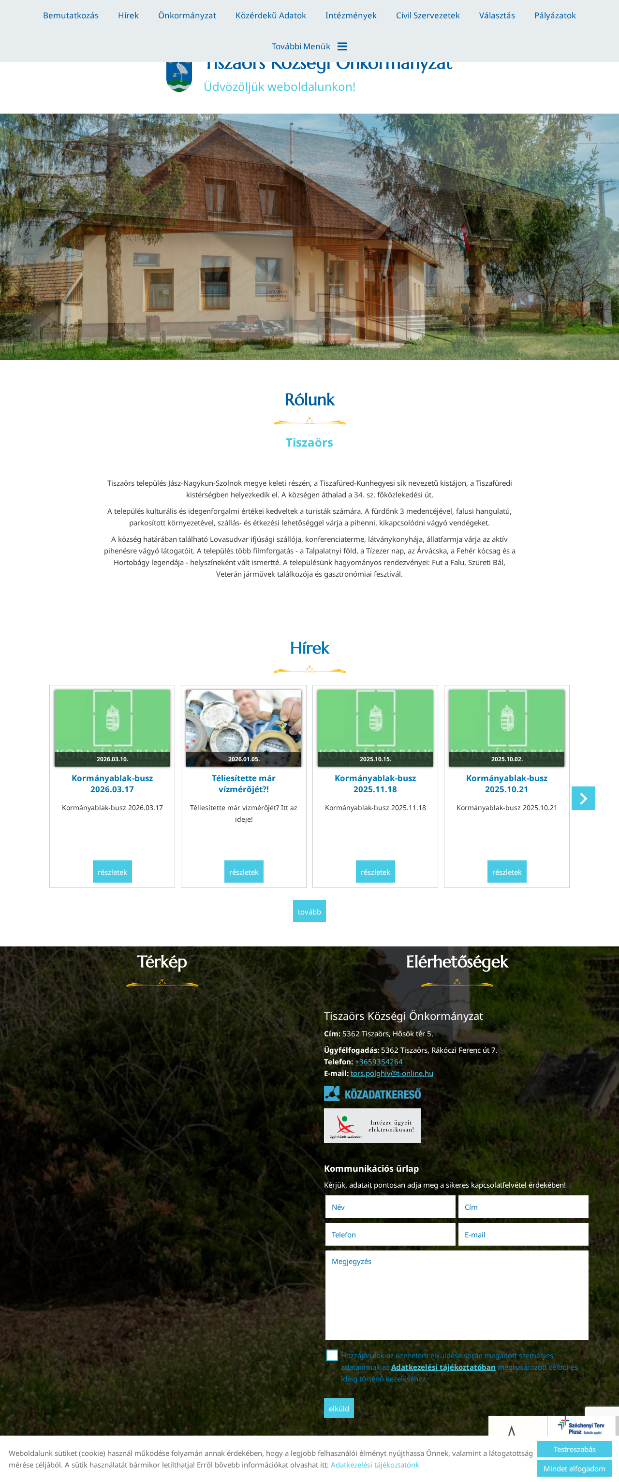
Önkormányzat (187, 15)
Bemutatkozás (71, 15)
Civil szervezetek (428, 15)
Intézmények (351, 15)
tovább (309, 911)
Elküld (339, 1408)
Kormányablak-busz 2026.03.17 (112, 783)
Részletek (112, 872)
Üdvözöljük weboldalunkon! (328, 73)
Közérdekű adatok (271, 15)
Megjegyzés (351, 1261)
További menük (301, 46)
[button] (583, 798)
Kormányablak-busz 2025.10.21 (506, 783)
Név (352, 1207)
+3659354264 (379, 1061)
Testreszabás (575, 1449)
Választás (497, 15)
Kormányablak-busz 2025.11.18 (375, 783)
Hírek (128, 15)
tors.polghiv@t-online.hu (392, 1073)
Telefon (357, 1234)
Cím (471, 1207)
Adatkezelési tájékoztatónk (375, 1464)
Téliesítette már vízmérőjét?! (244, 783)
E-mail (489, 1234)
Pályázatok (555, 15)
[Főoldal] (179, 73)
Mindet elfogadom (574, 1468)
